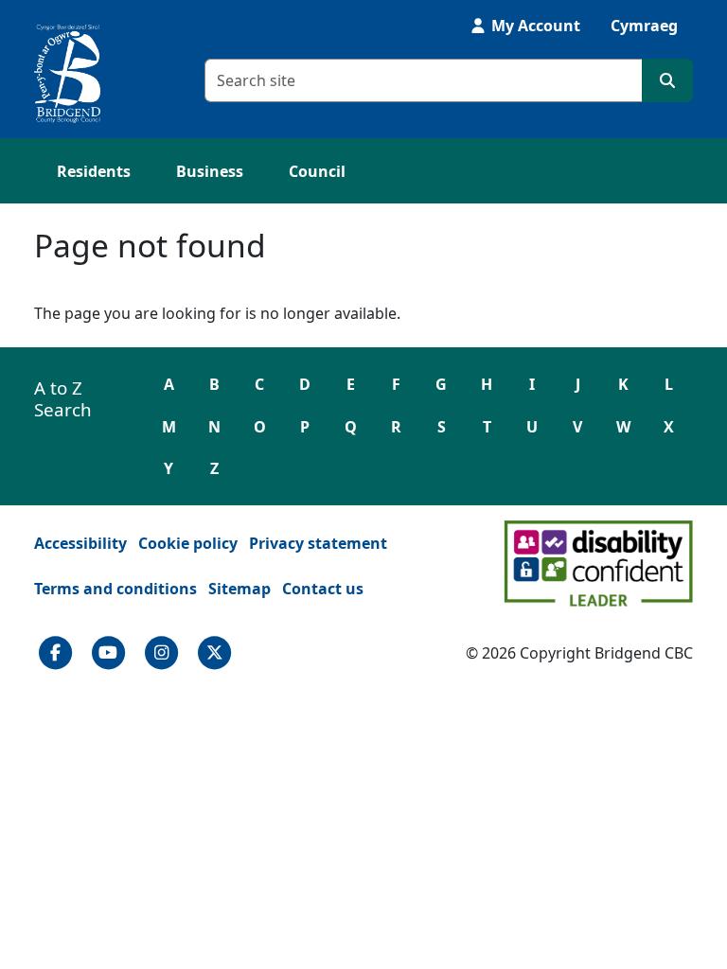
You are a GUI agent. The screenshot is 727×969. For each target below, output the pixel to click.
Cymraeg (644, 25)
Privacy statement (318, 543)
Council (317, 171)
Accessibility (80, 543)
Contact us (323, 588)
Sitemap (239, 588)
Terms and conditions (115, 588)
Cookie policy (188, 543)
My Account (534, 25)
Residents (94, 171)
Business (209, 171)
